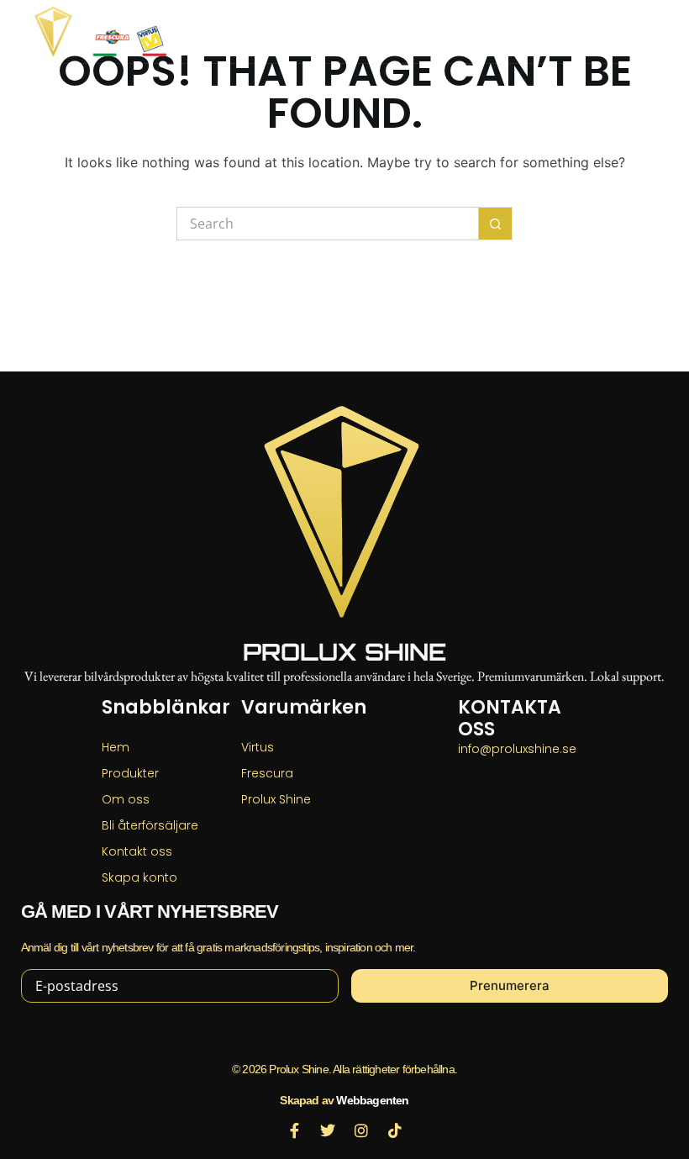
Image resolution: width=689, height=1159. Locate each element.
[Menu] (647, 32)
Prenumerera (510, 985)
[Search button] (496, 223)
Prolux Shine (344, 651)
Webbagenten (372, 1100)
